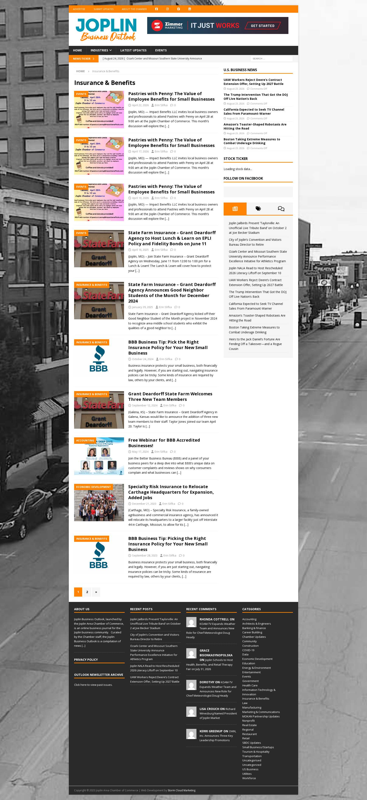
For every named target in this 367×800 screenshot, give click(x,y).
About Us (81, 609)
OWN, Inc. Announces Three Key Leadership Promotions (218, 735)
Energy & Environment (256, 668)
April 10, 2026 (140, 198)
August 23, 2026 (235, 88)
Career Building (252, 632)
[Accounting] (99, 456)
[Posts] (235, 209)
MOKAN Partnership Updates (261, 716)
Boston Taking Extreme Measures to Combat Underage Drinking (252, 141)
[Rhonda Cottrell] (191, 625)
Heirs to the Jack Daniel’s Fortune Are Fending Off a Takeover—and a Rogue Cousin (255, 344)
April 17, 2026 (140, 151)
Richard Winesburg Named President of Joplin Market (218, 713)
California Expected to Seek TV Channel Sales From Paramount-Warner (254, 111)
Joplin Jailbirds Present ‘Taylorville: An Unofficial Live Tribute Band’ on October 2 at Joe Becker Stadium (258, 228)
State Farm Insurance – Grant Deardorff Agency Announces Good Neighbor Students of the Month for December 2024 (172, 293)
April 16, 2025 (140, 250)
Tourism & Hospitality (256, 752)
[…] (167, 126)
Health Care (250, 685)
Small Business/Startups (258, 747)
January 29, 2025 (142, 307)
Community (249, 641)
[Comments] (281, 209)
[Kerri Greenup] (191, 737)
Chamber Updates (254, 637)
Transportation (252, 756)
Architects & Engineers (256, 623)
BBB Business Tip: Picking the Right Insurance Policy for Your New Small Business (168, 543)
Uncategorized (251, 765)
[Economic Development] (99, 502)
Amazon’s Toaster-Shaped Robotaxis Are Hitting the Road (255, 126)
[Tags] (258, 209)
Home (77, 50)
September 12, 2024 (144, 405)
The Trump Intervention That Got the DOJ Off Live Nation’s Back (256, 96)
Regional (248, 729)
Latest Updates (133, 50)
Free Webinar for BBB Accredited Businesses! (164, 442)
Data (245, 654)
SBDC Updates (251, 743)
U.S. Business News (240, 70)
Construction (250, 646)
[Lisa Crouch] (191, 714)
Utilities (247, 774)
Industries (99, 50)
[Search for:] (271, 58)
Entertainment (251, 672)
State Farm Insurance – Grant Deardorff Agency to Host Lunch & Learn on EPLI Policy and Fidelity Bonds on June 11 (172, 238)
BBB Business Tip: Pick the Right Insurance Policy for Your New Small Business (168, 347)
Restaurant (249, 734)
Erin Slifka (161, 105)
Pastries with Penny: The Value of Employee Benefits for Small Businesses (171, 96)
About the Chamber (134, 9)
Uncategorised (251, 760)
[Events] (99, 109)
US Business (250, 769)
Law (244, 703)
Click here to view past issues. (93, 685)
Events (161, 50)
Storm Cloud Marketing (181, 790)
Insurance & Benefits (255, 698)
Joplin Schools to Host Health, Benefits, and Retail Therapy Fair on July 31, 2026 (209, 664)
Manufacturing (251, 707)
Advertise (79, 9)
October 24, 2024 (142, 359)
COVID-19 (248, 650)
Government (250, 681)
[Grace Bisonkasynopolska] (191, 656)
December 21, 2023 (144, 504)
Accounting (249, 619)
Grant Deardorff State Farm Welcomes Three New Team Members (170, 396)
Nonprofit (248, 721)
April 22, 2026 (140, 105)
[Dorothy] (191, 688)
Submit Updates (103, 9)
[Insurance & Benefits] (99, 300)
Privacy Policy (86, 660)
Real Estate (249, 725)
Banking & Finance (254, 628)
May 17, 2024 (140, 452)
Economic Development (257, 659)
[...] (83, 646)
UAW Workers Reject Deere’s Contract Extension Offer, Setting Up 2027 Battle (254, 82)
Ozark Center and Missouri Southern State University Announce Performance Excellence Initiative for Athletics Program (258, 256)
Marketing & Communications (261, 712)
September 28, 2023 (144, 555)
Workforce (249, 778)
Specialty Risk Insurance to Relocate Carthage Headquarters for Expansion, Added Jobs (171, 492)
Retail (246, 738)
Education (248, 663)
